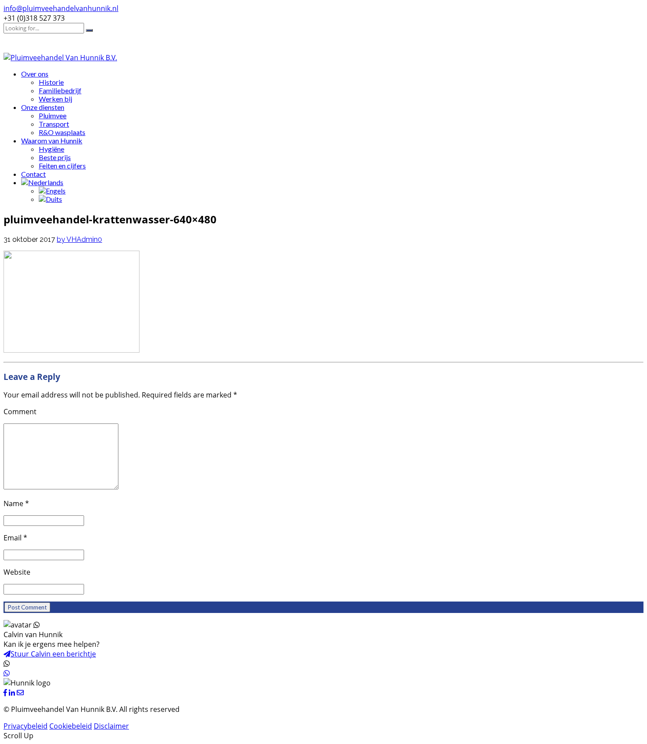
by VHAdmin (77, 239)
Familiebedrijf (60, 90)
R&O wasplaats (62, 132)
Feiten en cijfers (62, 165)
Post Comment (27, 607)
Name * (16, 503)
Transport (54, 124)
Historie (51, 82)
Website (17, 572)
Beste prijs (55, 157)
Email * (15, 538)
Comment (20, 411)
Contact (33, 174)
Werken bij (55, 99)
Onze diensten (42, 107)
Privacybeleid (26, 726)
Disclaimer (111, 726)
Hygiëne (51, 149)
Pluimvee (52, 115)
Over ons (34, 73)
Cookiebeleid (70, 726)
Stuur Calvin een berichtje (53, 654)
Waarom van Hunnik (51, 140)
